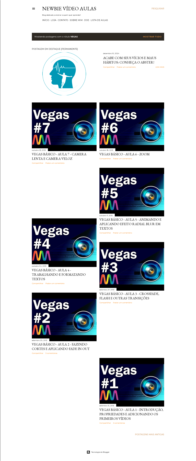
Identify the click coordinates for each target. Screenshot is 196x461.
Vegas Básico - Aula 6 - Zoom (124, 154)
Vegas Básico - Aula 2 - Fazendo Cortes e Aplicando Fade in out (61, 346)
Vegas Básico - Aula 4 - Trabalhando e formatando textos (59, 274)
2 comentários (119, 423)
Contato (63, 20)
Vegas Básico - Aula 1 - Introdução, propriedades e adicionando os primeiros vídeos (131, 414)
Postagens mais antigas (149, 434)
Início (45, 20)
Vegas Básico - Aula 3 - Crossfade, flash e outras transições (129, 295)
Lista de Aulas (99, 20)
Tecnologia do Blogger (100, 452)
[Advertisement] (64, 191)
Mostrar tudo (152, 36)
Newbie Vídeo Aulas (69, 8)
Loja (53, 20)
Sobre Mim (76, 20)
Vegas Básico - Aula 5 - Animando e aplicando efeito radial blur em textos (130, 224)
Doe (86, 20)
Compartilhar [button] (109, 67)
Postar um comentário (126, 67)
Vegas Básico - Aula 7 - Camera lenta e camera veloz (59, 156)
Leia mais (160, 67)
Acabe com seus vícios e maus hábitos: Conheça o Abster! (129, 60)
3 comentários (51, 353)
